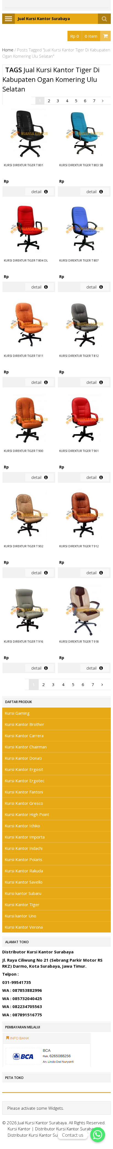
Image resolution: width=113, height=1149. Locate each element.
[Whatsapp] (97, 1134)
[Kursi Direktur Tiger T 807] (84, 230)
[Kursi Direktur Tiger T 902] (28, 516)
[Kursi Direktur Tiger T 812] (84, 325)
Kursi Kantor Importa (25, 837)
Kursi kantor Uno (20, 915)
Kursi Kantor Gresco (24, 803)
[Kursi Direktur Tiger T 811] (28, 325)
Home (7, 49)
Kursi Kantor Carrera (24, 735)
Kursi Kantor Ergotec (24, 780)
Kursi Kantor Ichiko (22, 825)
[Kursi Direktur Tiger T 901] (84, 420)
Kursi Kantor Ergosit (24, 769)
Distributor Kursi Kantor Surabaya (66, 1128)
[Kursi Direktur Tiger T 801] (28, 135)
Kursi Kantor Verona (24, 927)
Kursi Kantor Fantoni (24, 792)
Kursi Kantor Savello (24, 882)
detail (36, 191)
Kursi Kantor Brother (24, 724)
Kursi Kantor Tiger (22, 904)
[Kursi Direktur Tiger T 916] (28, 611)
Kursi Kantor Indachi (24, 848)
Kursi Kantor (19, 1128)
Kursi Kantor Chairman (26, 747)
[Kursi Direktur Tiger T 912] (84, 516)
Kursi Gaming (17, 713)
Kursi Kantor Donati (23, 758)
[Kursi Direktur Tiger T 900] (28, 420)
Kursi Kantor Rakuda (24, 870)
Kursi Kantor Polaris (23, 859)
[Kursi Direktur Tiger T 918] (84, 611)
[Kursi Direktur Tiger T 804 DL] (28, 230)
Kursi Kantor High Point (27, 814)
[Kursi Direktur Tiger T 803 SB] (84, 135)
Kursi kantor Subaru (23, 893)
